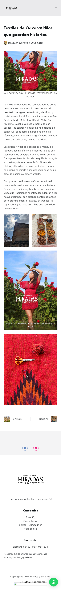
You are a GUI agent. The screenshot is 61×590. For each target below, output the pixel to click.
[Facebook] (25, 448)
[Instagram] (35, 448)
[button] (53, 582)
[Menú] (56, 8)
